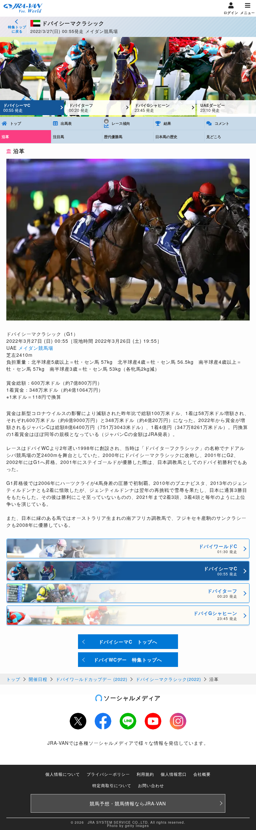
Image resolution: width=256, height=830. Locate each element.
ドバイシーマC (16, 107)
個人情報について (62, 774)
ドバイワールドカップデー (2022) (91, 679)
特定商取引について (111, 785)
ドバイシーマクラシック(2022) (168, 679)
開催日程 (38, 679)
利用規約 (145, 774)
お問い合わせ (151, 785)
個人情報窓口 (174, 774)
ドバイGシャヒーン (152, 107)
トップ (13, 679)
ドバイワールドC (218, 548)
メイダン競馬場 (35, 347)
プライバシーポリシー (108, 774)
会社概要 (202, 774)
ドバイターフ (81, 107)
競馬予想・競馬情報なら (128, 803)
